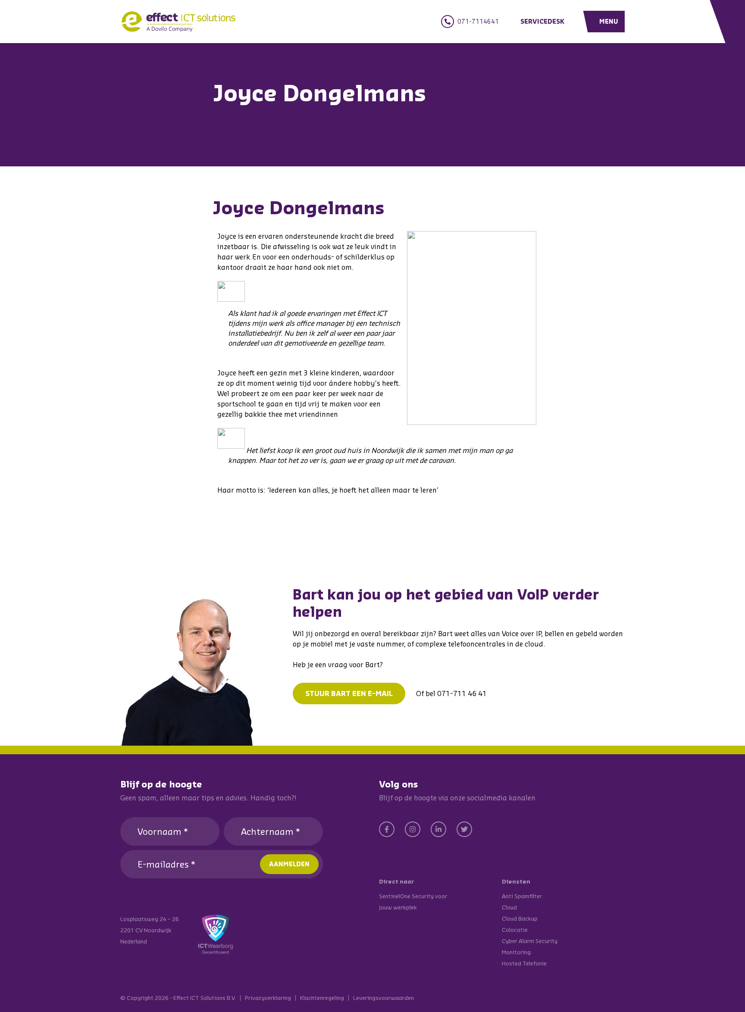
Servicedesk (542, 21)
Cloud (509, 907)
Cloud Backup (520, 918)
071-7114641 (478, 21)
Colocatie (515, 929)
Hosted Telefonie (524, 963)
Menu (608, 21)
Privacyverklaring (268, 998)
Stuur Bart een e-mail (349, 693)
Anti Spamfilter (522, 896)
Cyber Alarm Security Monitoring (529, 946)
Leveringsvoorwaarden (383, 998)
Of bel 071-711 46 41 (451, 693)
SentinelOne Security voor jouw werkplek (413, 902)
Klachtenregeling (322, 998)
